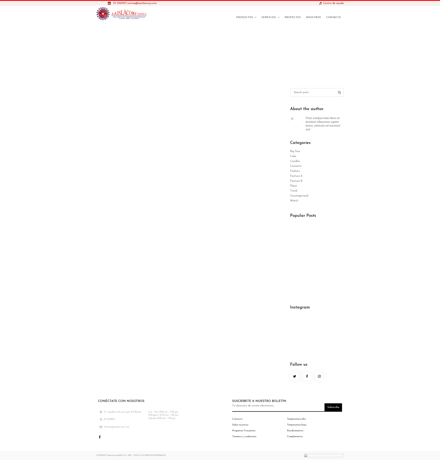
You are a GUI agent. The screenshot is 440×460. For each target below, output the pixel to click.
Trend (293, 190)
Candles (295, 161)
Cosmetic (296, 166)
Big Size (295, 151)
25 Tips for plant (302, 279)
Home (213, 50)
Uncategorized (299, 195)
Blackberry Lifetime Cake (135, 157)
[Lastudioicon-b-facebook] (306, 376)
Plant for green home (305, 255)
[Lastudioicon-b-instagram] (319, 376)
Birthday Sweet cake (128, 100)
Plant (293, 186)
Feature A (296, 176)
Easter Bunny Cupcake (131, 214)
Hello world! (299, 230)
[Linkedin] (117, 437)
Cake (293, 156)
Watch (294, 200)
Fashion (295, 171)
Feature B (296, 181)
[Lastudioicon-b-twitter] (294, 376)
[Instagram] (108, 437)
